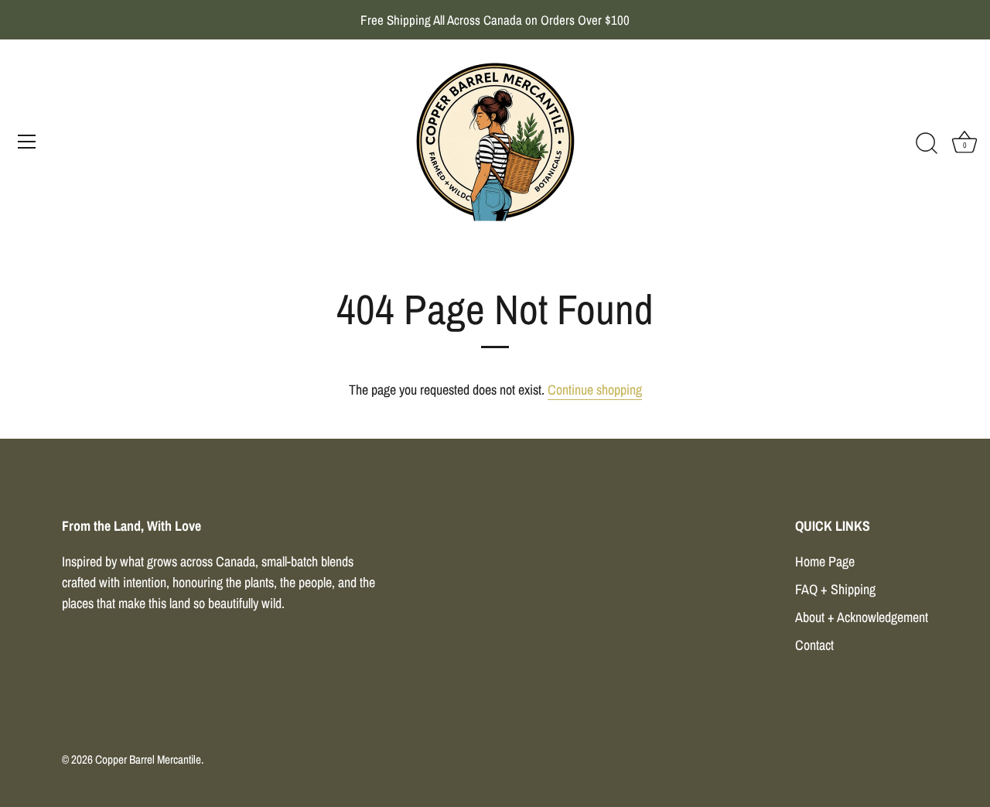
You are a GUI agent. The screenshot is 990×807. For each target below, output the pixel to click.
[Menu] (27, 142)
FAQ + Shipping (835, 589)
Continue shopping (595, 389)
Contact (814, 645)
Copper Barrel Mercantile (148, 759)
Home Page (825, 561)
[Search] (927, 144)
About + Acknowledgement (861, 617)
